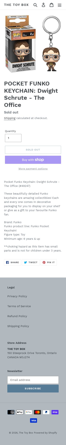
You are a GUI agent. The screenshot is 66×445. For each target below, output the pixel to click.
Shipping (9, 118)
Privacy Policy (17, 296)
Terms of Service (19, 306)
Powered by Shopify (45, 432)
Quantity (10, 131)
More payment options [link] (33, 168)
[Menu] (60, 5)
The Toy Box (16, 5)
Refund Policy (17, 316)
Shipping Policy (18, 326)
